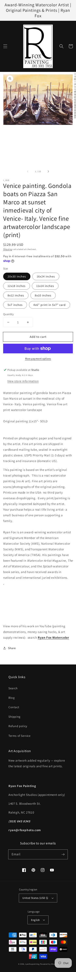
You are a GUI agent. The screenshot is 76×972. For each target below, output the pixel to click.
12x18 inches (17, 286)
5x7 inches (15, 305)
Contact (13, 707)
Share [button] (12, 648)
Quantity (8, 314)
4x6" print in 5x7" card (49, 305)
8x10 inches (43, 295)
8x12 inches (16, 295)
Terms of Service (19, 736)
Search (13, 688)
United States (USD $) (35, 898)
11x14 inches (45, 286)
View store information (23, 381)
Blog (11, 698)
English (35, 920)
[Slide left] (28, 171)
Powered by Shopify (49, 964)
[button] (5, 46)
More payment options (38, 358)
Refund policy (17, 726)
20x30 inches (17, 276)
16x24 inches (46, 276)
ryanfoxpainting (32, 964)
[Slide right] (48, 171)
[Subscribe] (63, 854)
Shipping (7, 249)
